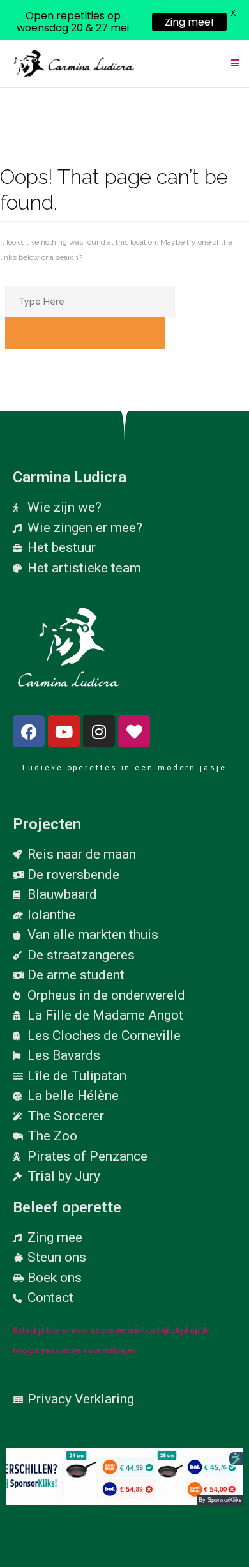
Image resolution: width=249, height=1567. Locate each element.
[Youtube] (64, 731)
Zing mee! (189, 22)
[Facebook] (29, 731)
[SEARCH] (85, 333)
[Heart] (134, 731)
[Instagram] (99, 731)
